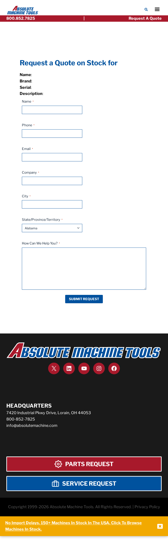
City (26, 196)
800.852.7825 (20, 18)
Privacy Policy (147, 506)
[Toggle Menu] (157, 9)
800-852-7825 (20, 419)
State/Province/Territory (42, 219)
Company (30, 172)
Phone (28, 125)
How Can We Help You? (41, 243)
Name (28, 101)
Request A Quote (145, 18)
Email (27, 149)
